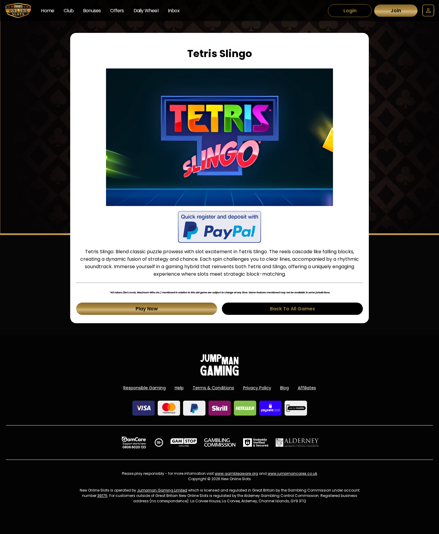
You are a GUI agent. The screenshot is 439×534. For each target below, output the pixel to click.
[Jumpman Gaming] (219, 373)
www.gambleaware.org (236, 473)
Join (396, 10)
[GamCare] (133, 442)
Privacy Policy (257, 388)
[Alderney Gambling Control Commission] (297, 442)
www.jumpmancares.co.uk (292, 473)
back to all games (292, 308)
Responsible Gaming (144, 388)
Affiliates (307, 388)
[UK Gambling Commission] (219, 442)
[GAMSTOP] (184, 442)
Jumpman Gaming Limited (162, 490)
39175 (102, 495)
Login (350, 10)
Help (179, 388)
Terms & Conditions (213, 388)
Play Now (147, 308)
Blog (284, 388)
